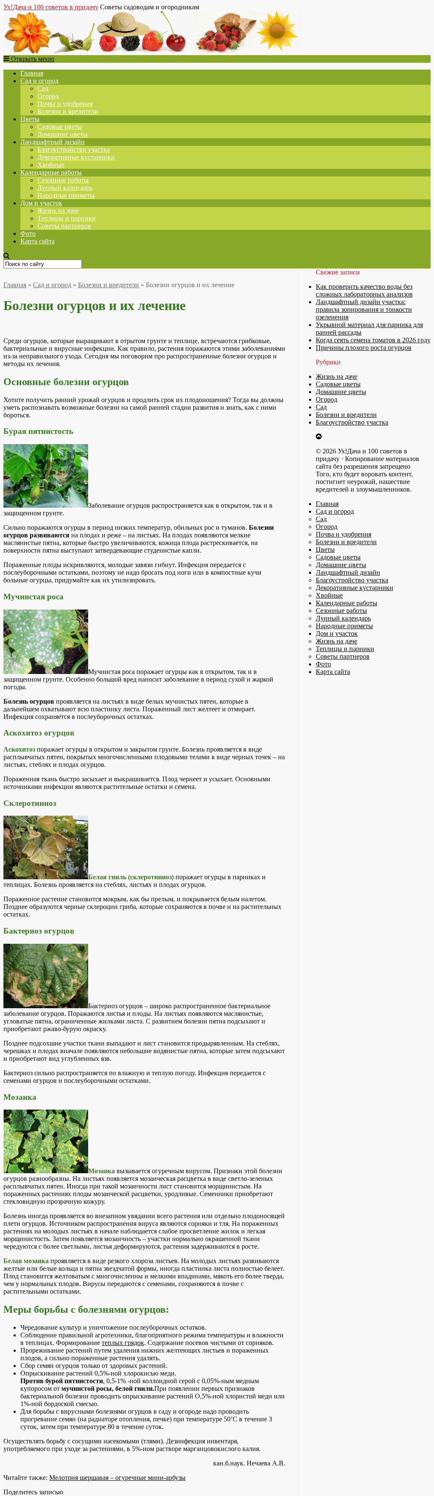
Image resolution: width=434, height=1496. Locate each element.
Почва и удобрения (65, 103)
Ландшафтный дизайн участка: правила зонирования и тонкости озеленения (364, 309)
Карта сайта (37, 241)
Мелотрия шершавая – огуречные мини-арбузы (117, 1477)
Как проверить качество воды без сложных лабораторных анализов (364, 290)
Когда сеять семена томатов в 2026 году (373, 340)
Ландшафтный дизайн (52, 141)
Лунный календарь (64, 187)
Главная (31, 73)
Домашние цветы (62, 134)
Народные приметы (66, 195)
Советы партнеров (64, 225)
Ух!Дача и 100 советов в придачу (50, 7)
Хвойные (50, 164)
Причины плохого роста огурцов (364, 347)
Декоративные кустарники (76, 157)
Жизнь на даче (58, 210)
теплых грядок (123, 1342)
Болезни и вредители (67, 111)
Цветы (29, 119)
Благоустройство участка (73, 149)
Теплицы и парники (66, 218)
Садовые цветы (59, 126)
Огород (48, 96)
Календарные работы (51, 172)
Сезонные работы (63, 180)
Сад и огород (39, 80)
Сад (42, 88)
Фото (28, 233)
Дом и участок (41, 203)
